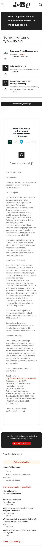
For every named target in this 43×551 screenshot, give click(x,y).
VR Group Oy (8, 513)
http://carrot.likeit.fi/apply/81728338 (21, 378)
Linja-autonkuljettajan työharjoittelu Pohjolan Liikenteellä (18, 509)
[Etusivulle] (21, 5)
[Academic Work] (9, 141)
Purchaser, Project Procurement (24, 51)
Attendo (6, 524)
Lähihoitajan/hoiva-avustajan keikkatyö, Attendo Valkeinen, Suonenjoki (20, 520)
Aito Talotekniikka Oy (12, 493)
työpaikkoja (21, 25)
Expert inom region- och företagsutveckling (20, 82)
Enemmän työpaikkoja (21, 104)
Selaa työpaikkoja (12, 541)
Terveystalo (8, 532)
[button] (38, 21)
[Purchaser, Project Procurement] (5, 53)
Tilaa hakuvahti (22, 443)
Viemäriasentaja (10, 491)
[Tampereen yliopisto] (27, 141)
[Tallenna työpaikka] (5, 58)
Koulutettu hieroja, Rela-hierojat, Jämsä (19, 530)
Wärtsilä (22, 54)
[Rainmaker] (21, 141)
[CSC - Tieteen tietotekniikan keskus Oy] (15, 141)
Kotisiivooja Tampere (12, 499)
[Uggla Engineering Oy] (33, 141)
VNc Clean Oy (9, 502)
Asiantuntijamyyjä (18, 66)
